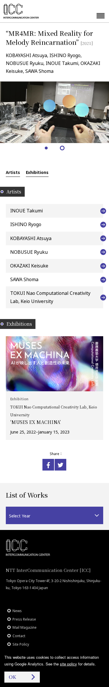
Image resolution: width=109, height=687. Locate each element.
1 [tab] (46, 148)
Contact (18, 635)
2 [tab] (62, 148)
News (17, 610)
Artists (13, 172)
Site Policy (20, 644)
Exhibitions (37, 172)
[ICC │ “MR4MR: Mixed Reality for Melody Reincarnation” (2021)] (48, 465)
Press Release (24, 619)
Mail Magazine (24, 627)
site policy (68, 664)
